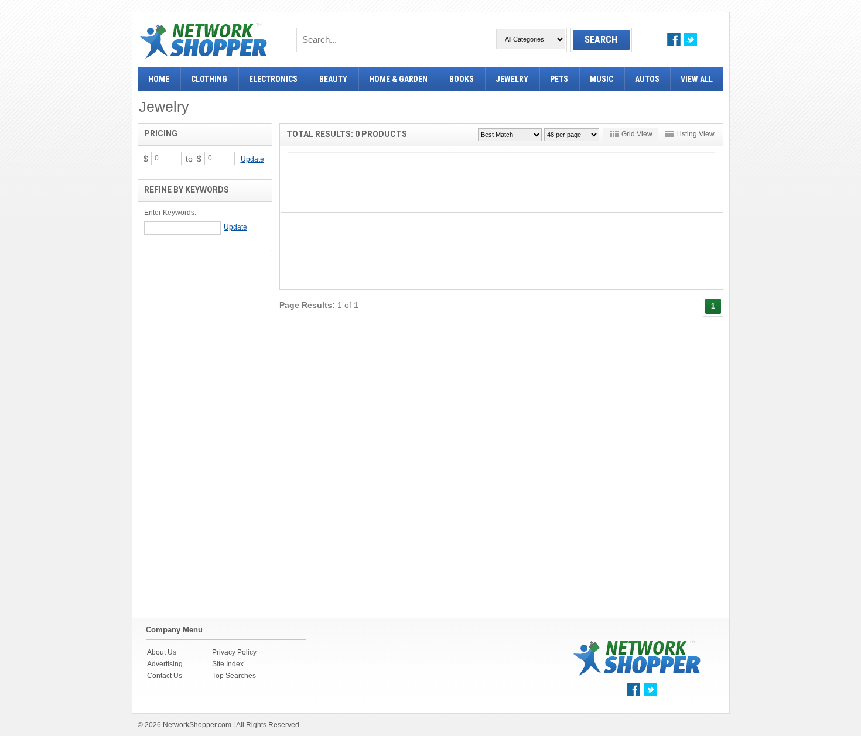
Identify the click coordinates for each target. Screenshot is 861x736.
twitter (690, 39)
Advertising (165, 664)
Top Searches (234, 676)
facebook (674, 39)
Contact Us (164, 676)
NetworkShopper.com (197, 725)
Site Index (228, 664)
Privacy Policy (234, 652)
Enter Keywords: (170, 212)
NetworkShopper (203, 41)
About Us (161, 652)
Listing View (695, 134)
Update (252, 159)
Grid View (636, 134)
